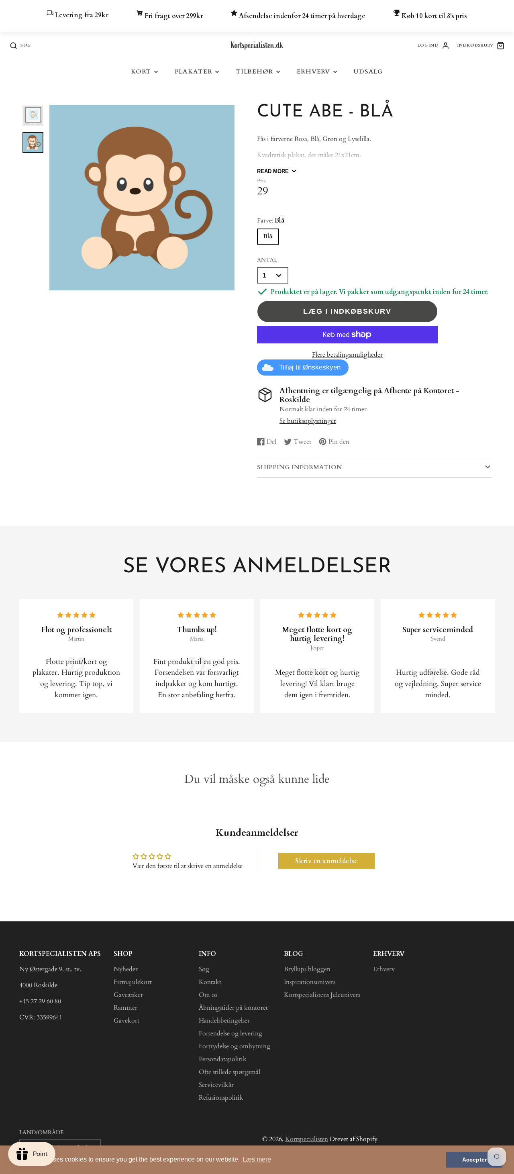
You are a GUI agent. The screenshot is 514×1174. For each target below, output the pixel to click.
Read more (273, 171)
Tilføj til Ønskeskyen (310, 367)
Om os (208, 994)
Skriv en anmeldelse (326, 861)
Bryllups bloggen (307, 969)
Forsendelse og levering (230, 1033)
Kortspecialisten (306, 1139)
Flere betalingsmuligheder (347, 354)
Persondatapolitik (223, 1059)
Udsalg (368, 71)
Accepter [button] (474, 1159)
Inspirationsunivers (309, 982)
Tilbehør (254, 71)
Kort (141, 71)
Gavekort (126, 1020)
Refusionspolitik (221, 1097)
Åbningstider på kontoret (233, 1007)
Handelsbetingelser (224, 1020)
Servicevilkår (216, 1084)
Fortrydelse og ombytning (234, 1046)
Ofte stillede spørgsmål (229, 1072)
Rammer (125, 1007)
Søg (204, 969)
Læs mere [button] (257, 1159)
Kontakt (210, 982)
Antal (267, 260)
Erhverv (313, 71)
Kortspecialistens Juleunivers (322, 994)
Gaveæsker (128, 994)
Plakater (193, 71)
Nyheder (126, 969)
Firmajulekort (133, 982)
